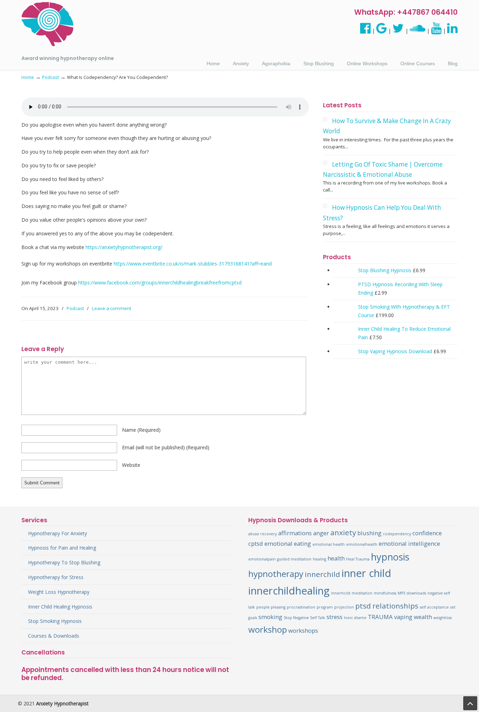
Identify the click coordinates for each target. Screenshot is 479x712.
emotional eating (287, 543)
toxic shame (355, 617)
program (325, 607)
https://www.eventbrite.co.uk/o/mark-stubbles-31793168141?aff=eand (193, 263)
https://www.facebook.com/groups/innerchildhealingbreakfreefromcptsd (160, 282)
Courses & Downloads (53, 635)
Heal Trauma (358, 559)
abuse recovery (262, 533)
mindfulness (385, 593)
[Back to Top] (470, 703)
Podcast (50, 77)
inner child (366, 573)
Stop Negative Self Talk (304, 617)
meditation (362, 593)
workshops (303, 630)
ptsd (363, 606)
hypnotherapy (275, 573)
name (141, 429)
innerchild (322, 574)
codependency (397, 533)
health (336, 558)
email (165, 447)
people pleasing (270, 607)
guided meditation (294, 559)
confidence (427, 533)
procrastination (301, 607)
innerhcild (340, 593)
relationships (395, 606)
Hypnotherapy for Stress (55, 577)
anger (321, 533)
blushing (369, 533)
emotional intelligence (409, 543)
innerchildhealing (289, 591)
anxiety (343, 532)
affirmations (295, 533)
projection (344, 607)
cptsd (255, 543)
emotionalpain (262, 559)
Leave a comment (111, 308)
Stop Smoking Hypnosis (55, 621)
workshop (267, 629)
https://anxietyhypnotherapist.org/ (124, 247)
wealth (423, 617)
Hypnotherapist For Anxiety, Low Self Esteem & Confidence (47, 24)
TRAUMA (380, 617)
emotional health (328, 544)
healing (319, 559)
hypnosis (390, 556)
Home (27, 77)
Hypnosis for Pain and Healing (62, 547)
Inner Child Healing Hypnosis (60, 606)
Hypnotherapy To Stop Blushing (64, 562)
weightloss (442, 617)
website (131, 465)
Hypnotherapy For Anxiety (57, 533)
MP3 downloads (412, 593)
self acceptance (434, 607)
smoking (270, 617)
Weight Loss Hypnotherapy (58, 592)
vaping (403, 617)
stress (334, 617)
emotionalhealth (361, 544)
